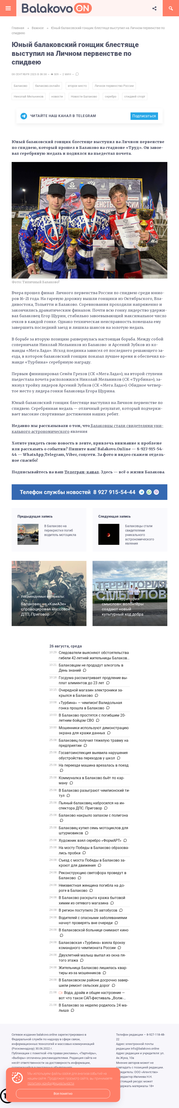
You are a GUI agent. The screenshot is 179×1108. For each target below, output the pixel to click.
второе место (77, 86)
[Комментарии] (84, 670)
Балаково (20, 86)
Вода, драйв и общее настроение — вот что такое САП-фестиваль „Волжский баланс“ (92, 997)
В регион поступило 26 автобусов (88, 910)
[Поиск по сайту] (171, 8)
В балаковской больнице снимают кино (93, 930)
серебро (110, 96)
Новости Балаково (84, 96)
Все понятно (63, 1094)
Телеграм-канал (81, 472)
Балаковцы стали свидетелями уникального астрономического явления (139, 535)
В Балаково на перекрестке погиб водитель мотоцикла (60, 530)
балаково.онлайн (47, 86)
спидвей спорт (134, 96)
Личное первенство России (114, 86)
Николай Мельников (28, 96)
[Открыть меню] (8, 8)
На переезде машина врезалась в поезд (94, 765)
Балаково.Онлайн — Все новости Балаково (57, 8)
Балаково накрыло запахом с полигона (93, 815)
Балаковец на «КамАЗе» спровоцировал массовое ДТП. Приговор (45, 609)
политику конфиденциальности (51, 1083)
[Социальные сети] (154, 8)
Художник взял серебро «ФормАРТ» (90, 840)
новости (57, 96)
